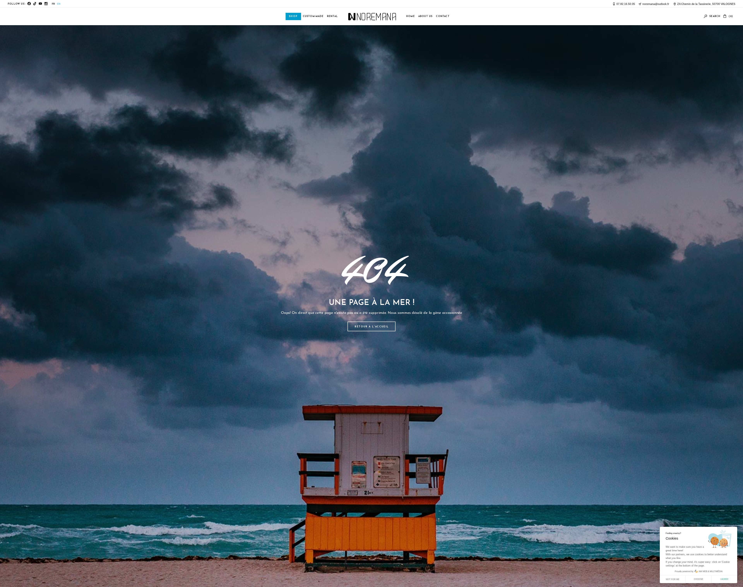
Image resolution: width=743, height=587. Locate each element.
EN (58, 4)
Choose (698, 579)
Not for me (672, 579)
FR (53, 4)
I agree (724, 579)
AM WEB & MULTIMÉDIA (710, 571)
